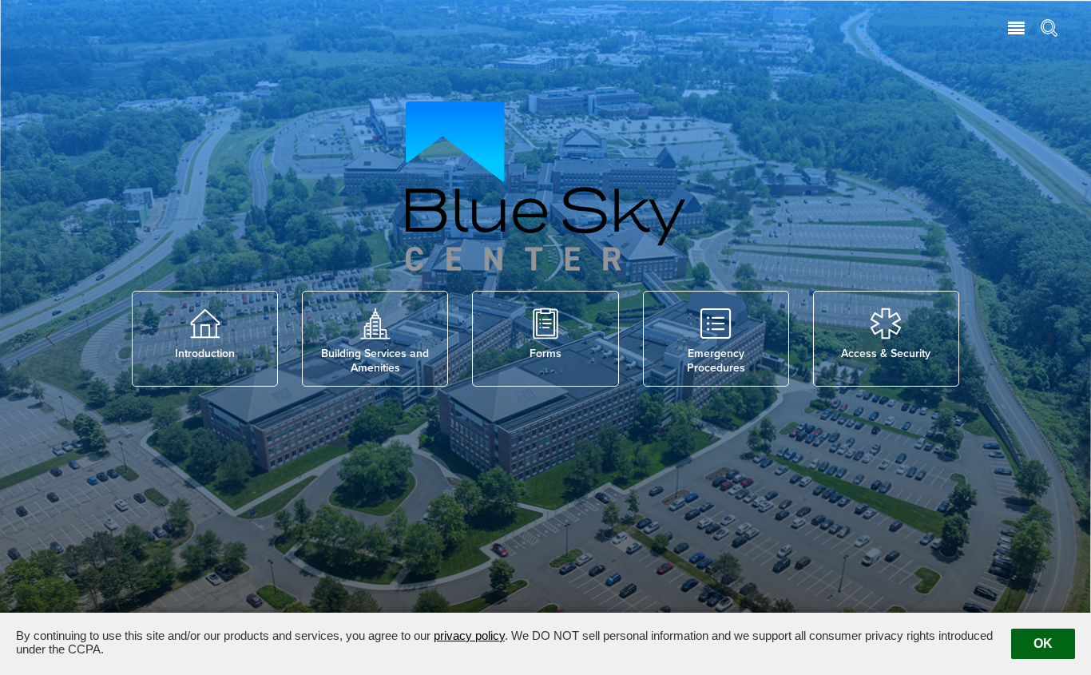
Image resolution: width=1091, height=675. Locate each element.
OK (1043, 643)
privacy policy (469, 635)
